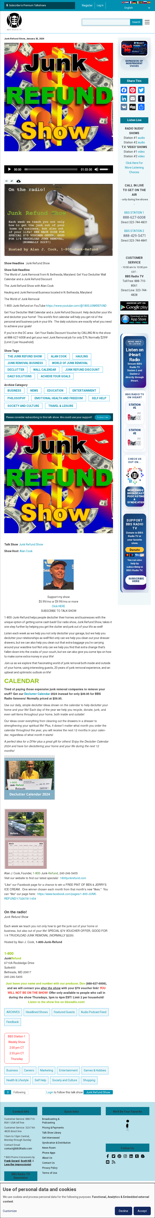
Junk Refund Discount (82, 369)
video (141, 151)
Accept (142, 1211)
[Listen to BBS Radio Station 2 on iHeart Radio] (134, 441)
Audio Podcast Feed (93, 1012)
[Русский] (145, 2)
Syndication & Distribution (56, 1142)
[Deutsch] (134, 2)
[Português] (141, 2)
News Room (49, 1147)
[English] (123, 2)
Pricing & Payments (53, 1127)
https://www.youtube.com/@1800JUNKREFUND (76, 305)
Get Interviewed (51, 1137)
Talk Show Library (51, 1132)
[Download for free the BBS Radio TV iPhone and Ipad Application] (134, 319)
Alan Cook (59, 356)
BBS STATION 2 (134, 230)
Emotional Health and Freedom (59, 398)
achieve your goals (55, 376)
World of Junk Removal (70, 363)
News (34, 390)
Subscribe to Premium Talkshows (27, 5)
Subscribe (102, 417)
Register (87, 5)
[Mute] (96, 169)
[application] (58, 169)
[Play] (9, 169)
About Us (47, 1157)
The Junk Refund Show (24, 356)
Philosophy (16, 398)
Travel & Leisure (60, 405)
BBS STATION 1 (134, 212)
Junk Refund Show (31, 544)
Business (14, 390)
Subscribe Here (136, 580)
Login (49, 1092)
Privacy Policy (50, 1168)
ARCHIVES (13, 1012)
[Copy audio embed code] (6, 181)
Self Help (99, 398)
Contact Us (48, 1162)
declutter (15, 369)
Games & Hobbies (95, 1070)
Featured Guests (64, 1012)
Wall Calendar (44, 369)
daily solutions (19, 376)
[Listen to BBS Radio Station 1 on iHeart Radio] (134, 416)
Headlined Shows (37, 1012)
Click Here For (134, 163)
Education (55, 390)
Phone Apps (48, 1152)
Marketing (46, 1070)
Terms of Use (49, 1173)
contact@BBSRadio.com (18, 1148)
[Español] (149, 2)
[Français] (131, 2)
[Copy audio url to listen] (11, 181)
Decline (123, 1211)
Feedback (12, 1022)
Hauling (82, 356)
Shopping (89, 1080)
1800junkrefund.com (73, 878)
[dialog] (77, 1200)
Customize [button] (10, 1211)
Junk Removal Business (25, 363)
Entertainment (84, 390)
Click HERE (58, 606)
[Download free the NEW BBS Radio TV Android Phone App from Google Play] (134, 305)
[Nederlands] (127, 2)
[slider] (51, 169)
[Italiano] (138, 2)
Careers (29, 1070)
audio (141, 137)
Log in (100, 5)
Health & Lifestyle (17, 1080)
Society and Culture (23, 405)
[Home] (14, 22)
